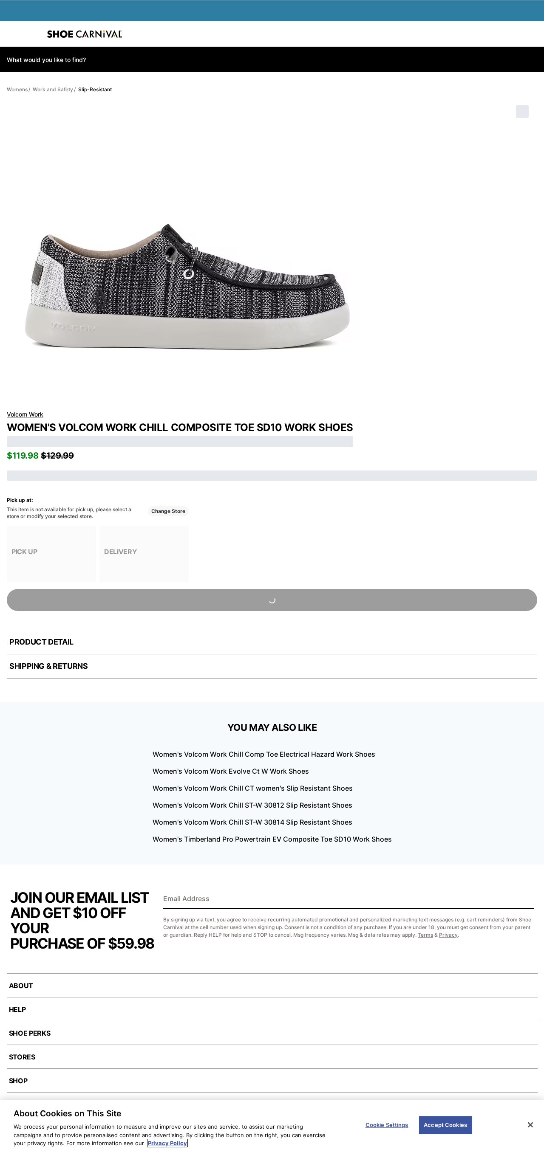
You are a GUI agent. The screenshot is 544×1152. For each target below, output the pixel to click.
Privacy (448, 935)
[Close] (530, 1124)
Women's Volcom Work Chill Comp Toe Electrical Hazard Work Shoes (264, 754)
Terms (425, 935)
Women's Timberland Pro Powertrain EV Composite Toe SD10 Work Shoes (272, 839)
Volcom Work (25, 414)
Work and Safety (53, 89)
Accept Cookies (445, 1124)
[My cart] (533, 34)
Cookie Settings (387, 1124)
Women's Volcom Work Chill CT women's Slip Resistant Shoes (253, 788)
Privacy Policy (167, 1143)
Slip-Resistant (95, 89)
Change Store (168, 511)
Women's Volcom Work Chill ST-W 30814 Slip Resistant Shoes (252, 822)
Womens (17, 89)
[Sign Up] (524, 899)
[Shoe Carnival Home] (84, 34)
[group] (51, 554)
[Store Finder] (32, 34)
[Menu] (12, 34)
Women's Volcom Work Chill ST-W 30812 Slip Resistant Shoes (252, 805)
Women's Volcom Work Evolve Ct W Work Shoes (231, 771)
